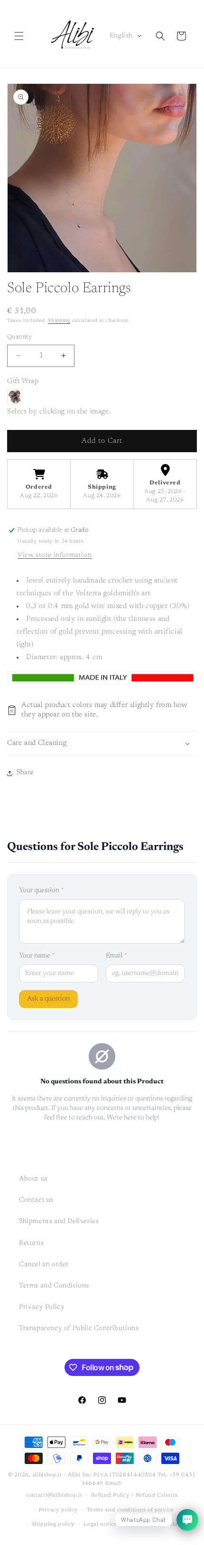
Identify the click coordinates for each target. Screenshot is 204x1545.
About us (33, 1179)
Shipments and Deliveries (59, 1221)
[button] (19, 36)
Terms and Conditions (54, 1286)
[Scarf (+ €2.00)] (14, 396)
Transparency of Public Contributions (79, 1328)
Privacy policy (58, 1510)
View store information (55, 555)
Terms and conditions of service (130, 1510)
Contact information (153, 1524)
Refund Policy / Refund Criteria (134, 1495)
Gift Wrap (22, 381)
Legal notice (100, 1524)
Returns (31, 1243)
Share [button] (25, 772)
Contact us (36, 1200)
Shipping (59, 321)
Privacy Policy (42, 1307)
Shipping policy (53, 1524)
